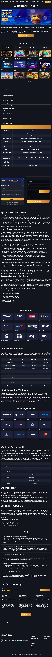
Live (19, 47)
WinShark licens (5, 115)
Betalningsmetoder (6, 110)
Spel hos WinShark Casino (7, 100)
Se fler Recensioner (26, 614)
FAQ (3, 120)
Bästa (6, 47)
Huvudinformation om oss (7, 95)
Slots (44, 47)
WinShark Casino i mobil (7, 113)
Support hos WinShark (7, 118)
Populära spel (5, 93)
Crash (31, 47)
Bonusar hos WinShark (7, 105)
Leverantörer (5, 103)
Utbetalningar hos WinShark (8, 108)
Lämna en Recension (45, 589)
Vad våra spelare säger (7, 123)
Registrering (4, 98)
